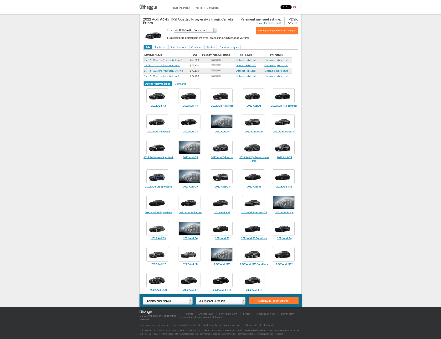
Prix (147, 47)
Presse (198, 7)
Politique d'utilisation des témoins (259, 325)
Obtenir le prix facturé (276, 60)
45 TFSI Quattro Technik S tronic (162, 65)
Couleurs (196, 47)
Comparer (180, 83)
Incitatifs (160, 47)
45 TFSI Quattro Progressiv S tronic (163, 60)
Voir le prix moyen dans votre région (277, 30)
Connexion (213, 7)
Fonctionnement (181, 7)
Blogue (189, 313)
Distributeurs (206, 313)
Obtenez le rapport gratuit (273, 300)
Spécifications (178, 47)
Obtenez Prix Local (246, 60)
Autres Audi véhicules (157, 83)
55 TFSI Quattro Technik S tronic (162, 76)
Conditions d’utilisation (191, 325)
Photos (210, 47)
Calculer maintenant (269, 22)
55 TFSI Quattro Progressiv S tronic (163, 70)
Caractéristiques (229, 47)
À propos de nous (266, 313)
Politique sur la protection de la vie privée (222, 325)
